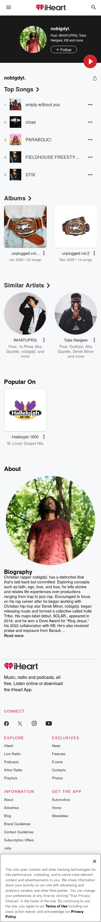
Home (56, 807)
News (56, 745)
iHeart (8, 745)
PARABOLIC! (38, 139)
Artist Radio (13, 769)
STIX (30, 174)
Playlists (11, 777)
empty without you (43, 104)
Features (59, 753)
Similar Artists (24, 285)
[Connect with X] (20, 723)
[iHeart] (50, 7)
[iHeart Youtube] (49, 723)
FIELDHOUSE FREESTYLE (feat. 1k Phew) (52, 157)
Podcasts (11, 761)
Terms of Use (56, 906)
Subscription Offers (19, 839)
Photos (57, 777)
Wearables (60, 815)
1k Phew (26, 346)
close (31, 122)
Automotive (61, 799)
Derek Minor (83, 351)
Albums (15, 198)
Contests (59, 769)
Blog (7, 815)
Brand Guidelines (17, 823)
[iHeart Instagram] (34, 723)
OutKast (76, 346)
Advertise (11, 807)
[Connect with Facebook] (6, 723)
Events (57, 761)
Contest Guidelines (19, 831)
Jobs (8, 848)
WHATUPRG (68, 35)
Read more (14, 635)
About (8, 799)
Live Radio (12, 753)
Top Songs (18, 89)
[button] (90, 61)
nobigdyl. (29, 351)
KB (66, 40)
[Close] (94, 861)
